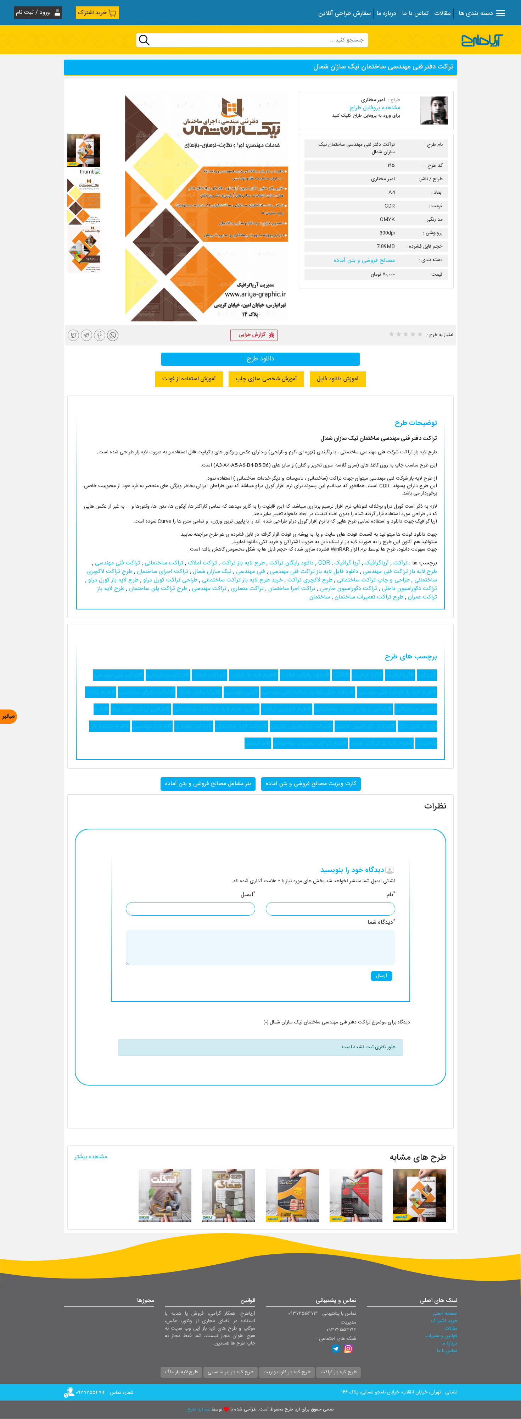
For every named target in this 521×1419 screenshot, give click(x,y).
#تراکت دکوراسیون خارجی (301, 726)
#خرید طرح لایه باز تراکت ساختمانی (216, 709)
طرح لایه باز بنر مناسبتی (230, 1372)
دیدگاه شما (381, 922)
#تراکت (427, 675)
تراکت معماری (246, 588)
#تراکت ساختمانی (168, 675)
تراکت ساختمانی (163, 563)
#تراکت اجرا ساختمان (241, 726)
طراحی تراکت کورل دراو (169, 580)
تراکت (400, 563)
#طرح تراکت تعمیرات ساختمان (310, 743)
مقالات (442, 14)
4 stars (412, 335)
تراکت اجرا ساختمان (291, 588)
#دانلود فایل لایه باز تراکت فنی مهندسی (308, 692)
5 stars (419, 335)
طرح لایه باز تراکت (242, 563)
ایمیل (248, 895)
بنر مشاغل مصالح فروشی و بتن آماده (208, 784)
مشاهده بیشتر (91, 1157)
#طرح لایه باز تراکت (253, 675)
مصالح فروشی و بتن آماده (364, 260)
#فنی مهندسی (241, 692)
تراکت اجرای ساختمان (161, 571)
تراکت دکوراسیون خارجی (347, 588)
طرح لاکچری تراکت (309, 580)
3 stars (405, 335)
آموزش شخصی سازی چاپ (266, 379)
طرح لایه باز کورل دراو (112, 580)
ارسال (381, 976)
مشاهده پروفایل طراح (375, 108)
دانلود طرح (260, 359)
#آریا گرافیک (367, 675)
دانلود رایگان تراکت (291, 563)
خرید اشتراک (92, 13)
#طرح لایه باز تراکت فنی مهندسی (397, 692)
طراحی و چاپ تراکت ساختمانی (372, 580)
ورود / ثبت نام (34, 12)
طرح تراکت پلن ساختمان (157, 588)
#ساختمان (258, 743)
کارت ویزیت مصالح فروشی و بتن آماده (311, 784)
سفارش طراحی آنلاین (344, 14)
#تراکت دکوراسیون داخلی (365, 726)
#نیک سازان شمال (199, 692)
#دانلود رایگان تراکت (305, 675)
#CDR (341, 675)
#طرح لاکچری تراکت (286, 709)
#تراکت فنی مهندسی (118, 675)
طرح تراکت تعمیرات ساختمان (368, 597)
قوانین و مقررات (441, 1336)
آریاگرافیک (376, 563)
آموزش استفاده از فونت (189, 379)
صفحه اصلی (444, 1313)
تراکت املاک (201, 563)
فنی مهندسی (249, 571)
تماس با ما (415, 14)
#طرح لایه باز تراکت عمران (382, 743)
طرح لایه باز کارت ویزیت (286, 1372)
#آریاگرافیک (400, 675)
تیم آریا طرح (198, 1409)
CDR (323, 563)
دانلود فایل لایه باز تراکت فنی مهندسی (313, 571)
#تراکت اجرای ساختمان (146, 692)
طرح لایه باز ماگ (181, 1372)
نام (391, 895)
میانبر (8, 716)
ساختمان (319, 597)
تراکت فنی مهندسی (116, 563)
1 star (391, 335)
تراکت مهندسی (208, 588)
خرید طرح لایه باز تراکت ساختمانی (241, 580)
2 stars (398, 335)
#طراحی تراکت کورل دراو (141, 709)
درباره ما (386, 14)
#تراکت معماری (193, 726)
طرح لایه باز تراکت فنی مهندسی (399, 571)
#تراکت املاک (209, 675)
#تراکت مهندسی (152, 726)
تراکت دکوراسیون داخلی (408, 588)
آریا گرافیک (346, 563)
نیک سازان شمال (211, 571)
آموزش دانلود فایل (338, 379)
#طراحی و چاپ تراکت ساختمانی (353, 709)
